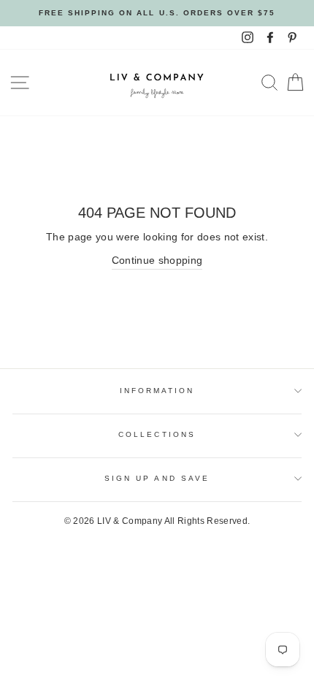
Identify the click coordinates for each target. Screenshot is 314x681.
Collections (157, 434)
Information (157, 391)
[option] (157, 13)
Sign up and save (157, 478)
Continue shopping (157, 260)
